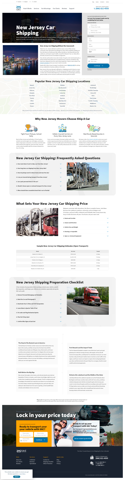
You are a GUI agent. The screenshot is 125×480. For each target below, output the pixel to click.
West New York (62, 101)
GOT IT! (16, 476)
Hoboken (62, 85)
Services (36, 8)
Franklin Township (93, 101)
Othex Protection (47, 463)
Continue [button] (97, 66)
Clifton (32, 101)
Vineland (62, 95)
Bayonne (62, 98)
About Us (18, 460)
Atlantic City (93, 106)
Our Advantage (46, 8)
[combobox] (99, 61)
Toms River (32, 95)
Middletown (93, 103)
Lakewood (93, 85)
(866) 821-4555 (102, 8)
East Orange (93, 98)
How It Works (27, 8)
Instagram (26, 1)
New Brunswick (62, 88)
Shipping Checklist (48, 461)
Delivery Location (94, 30)
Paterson (32, 90)
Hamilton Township (93, 90)
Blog (93, 1)
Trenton (32, 98)
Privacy (58, 463)
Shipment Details (94, 59)
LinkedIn (35, 1)
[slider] (108, 55)
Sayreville (62, 106)
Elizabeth (32, 93)
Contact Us (102, 1)
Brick (93, 95)
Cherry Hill (93, 93)
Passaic (32, 106)
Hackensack (62, 103)
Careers (97, 1)
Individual (32, 460)
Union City (62, 93)
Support (71, 8)
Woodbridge (93, 88)
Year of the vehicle (92, 49)
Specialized (33, 463)
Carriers (107, 1)
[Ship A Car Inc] (18, 8)
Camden (32, 103)
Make (90, 38)
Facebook (19, 1)
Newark (32, 85)
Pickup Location (94, 25)
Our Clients (56, 8)
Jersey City (32, 88)
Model (90, 44)
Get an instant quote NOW (82, 438)
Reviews (64, 8)
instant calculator (44, 63)
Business (32, 461)
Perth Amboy (62, 90)
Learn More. (22, 474)
